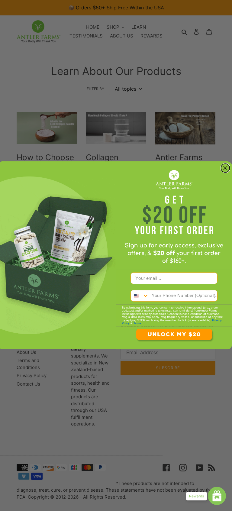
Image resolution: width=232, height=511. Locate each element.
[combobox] (140, 295)
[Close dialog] (225, 168)
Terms (137, 323)
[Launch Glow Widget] (217, 496)
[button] (174, 338)
